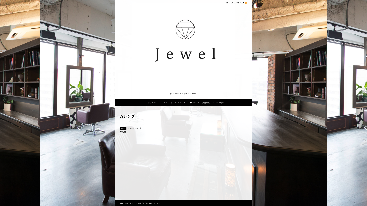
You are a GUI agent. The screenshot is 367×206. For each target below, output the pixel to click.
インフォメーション (178, 103)
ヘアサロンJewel (133, 203)
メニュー (164, 103)
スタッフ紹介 (218, 103)
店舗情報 (206, 103)
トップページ (151, 103)
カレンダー (194, 103)
